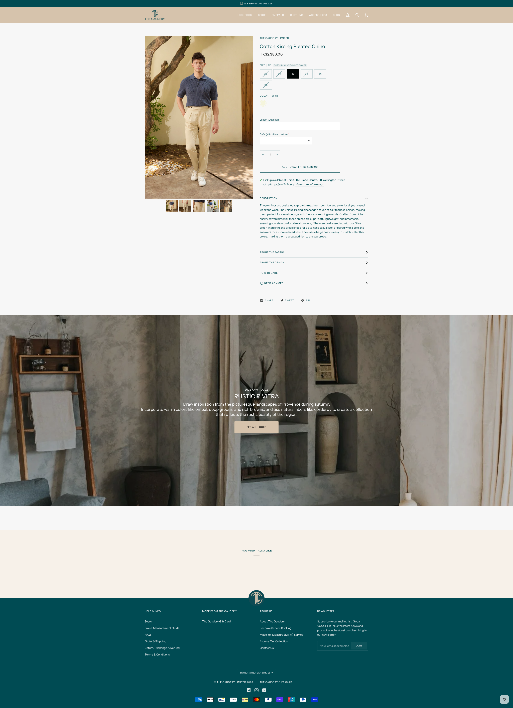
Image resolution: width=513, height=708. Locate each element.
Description (268, 198)
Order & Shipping (155, 641)
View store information (309, 184)
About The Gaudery (272, 621)
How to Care (269, 273)
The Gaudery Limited (274, 38)
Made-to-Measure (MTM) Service (281, 634)
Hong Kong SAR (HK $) (255, 672)
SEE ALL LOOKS (256, 427)
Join (359, 645)
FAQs (148, 634)
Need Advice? (273, 283)
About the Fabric (272, 252)
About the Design (272, 262)
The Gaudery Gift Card (216, 621)
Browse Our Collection (274, 641)
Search (149, 621)
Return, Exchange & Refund (162, 647)
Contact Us (267, 647)
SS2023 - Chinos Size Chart (290, 65)
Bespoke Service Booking (275, 628)
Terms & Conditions (157, 654)
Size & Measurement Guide (162, 628)
